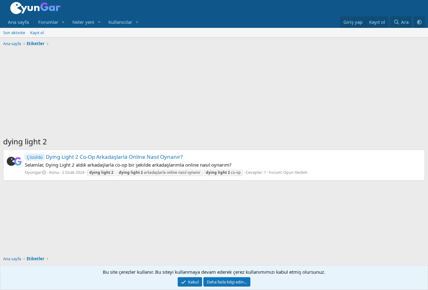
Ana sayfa (18, 22)
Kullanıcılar (120, 22)
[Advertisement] (214, 92)
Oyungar (33, 172)
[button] (63, 22)
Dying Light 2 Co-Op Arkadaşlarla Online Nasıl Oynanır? (105, 156)
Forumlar (48, 22)
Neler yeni (83, 22)
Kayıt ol (37, 32)
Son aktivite (14, 32)
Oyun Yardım (295, 172)
